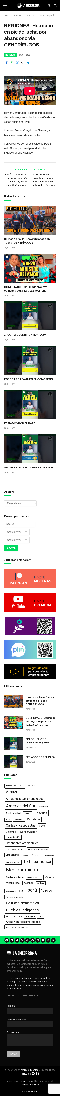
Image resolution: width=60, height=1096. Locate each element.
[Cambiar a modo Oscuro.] (49, 5)
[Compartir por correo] (22, 63)
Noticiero (11, 55)
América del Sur (21, 805)
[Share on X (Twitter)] (17, 63)
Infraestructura (48, 855)
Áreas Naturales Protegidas (23, 921)
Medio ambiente (15, 877)
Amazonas (32, 786)
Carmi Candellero (30, 1084)
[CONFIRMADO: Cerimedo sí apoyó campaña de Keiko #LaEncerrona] (30, 268)
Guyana (35, 855)
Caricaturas (19, 820)
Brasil (8, 820)
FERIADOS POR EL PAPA (20, 423)
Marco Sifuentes (29, 1070)
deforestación (15, 849)
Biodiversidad (13, 813)
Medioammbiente (34, 878)
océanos (29, 882)
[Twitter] (17, 940)
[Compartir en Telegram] (28, 63)
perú (32, 890)
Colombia (11, 831)
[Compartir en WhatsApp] (12, 63)
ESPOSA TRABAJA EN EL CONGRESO (28, 379)
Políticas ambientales (22, 903)
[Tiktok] (27, 940)
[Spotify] (32, 940)
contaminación (13, 837)
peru (21, 891)
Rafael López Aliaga (14, 916)
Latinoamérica (37, 861)
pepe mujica (11, 891)
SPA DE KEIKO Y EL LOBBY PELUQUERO (29, 467)
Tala (41, 916)
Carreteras (33, 819)
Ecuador (25, 855)
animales (44, 806)
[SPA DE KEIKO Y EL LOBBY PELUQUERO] (30, 448)
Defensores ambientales (22, 843)
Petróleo (46, 890)
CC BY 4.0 (26, 1074)
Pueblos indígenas (22, 910)
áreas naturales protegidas (17, 927)
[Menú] (5, 5)
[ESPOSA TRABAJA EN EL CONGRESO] (30, 360)
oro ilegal (40, 883)
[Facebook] (12, 940)
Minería (49, 877)
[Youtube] (6, 940)
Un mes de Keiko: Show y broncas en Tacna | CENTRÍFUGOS (40, 701)
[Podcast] (38, 940)
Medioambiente (23, 870)
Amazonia (15, 791)
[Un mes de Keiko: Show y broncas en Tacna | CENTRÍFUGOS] (30, 220)
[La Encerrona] (28, 5)
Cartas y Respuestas (21, 825)
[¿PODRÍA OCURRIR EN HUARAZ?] (30, 315)
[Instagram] (22, 940)
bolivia (27, 813)
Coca (42, 825)
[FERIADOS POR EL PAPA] (30, 404)
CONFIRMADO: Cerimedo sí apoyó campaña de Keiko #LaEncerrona (41, 721)
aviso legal (31, 1091)
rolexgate (30, 916)
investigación (13, 862)
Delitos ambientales (38, 849)
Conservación (28, 831)
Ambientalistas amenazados (25, 798)
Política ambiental (15, 897)
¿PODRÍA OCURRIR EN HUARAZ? (25, 334)
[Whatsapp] (53, 940)
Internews (28, 1081)
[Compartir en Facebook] (6, 63)
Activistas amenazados (15, 786)
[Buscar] (55, 5)
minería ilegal (13, 882)
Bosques (40, 813)
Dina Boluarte (12, 855)
